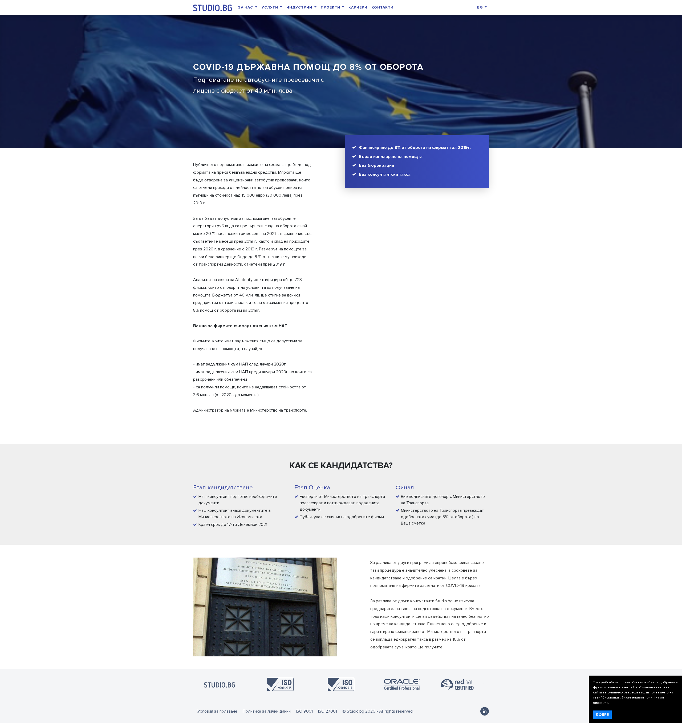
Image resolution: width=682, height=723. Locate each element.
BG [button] (480, 7)
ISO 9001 (304, 711)
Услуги (270, 7)
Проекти (331, 7)
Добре (602, 714)
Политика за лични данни (267, 711)
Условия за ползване (217, 711)
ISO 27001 (327, 711)
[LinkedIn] (484, 711)
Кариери (357, 7)
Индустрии (299, 7)
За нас (246, 7)
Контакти (382, 7)
